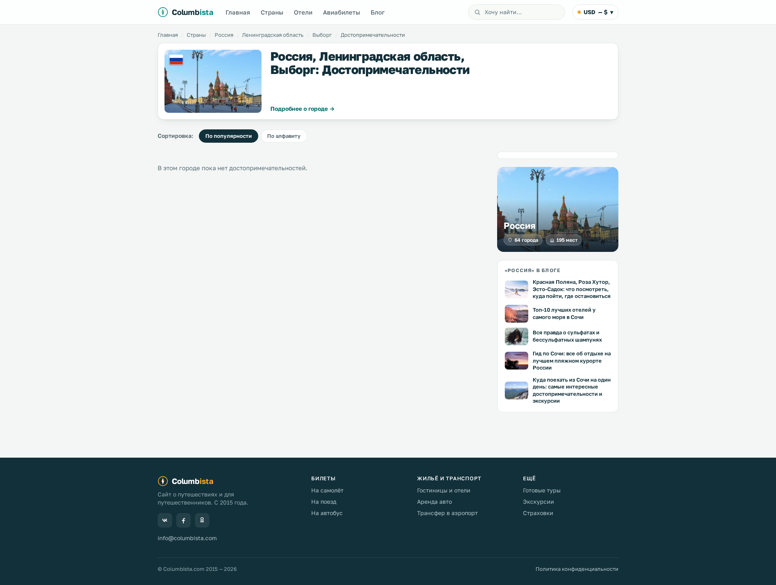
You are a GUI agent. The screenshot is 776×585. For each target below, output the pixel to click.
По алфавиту (284, 136)
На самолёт (327, 490)
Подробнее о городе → (302, 108)
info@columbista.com (187, 537)
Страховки (538, 512)
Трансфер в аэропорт (447, 512)
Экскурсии (538, 501)
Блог (378, 12)
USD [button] (598, 11)
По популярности (228, 136)
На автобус (327, 512)
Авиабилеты (341, 12)
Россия (224, 35)
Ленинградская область (273, 35)
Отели (303, 12)
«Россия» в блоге (532, 270)
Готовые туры (542, 490)
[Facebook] (183, 520)
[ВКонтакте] (165, 520)
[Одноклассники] (202, 520)
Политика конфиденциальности (577, 569)
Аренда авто (434, 501)
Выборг (322, 35)
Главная (238, 12)
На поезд (323, 501)
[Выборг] (212, 81)
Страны (272, 12)
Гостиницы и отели (443, 490)
